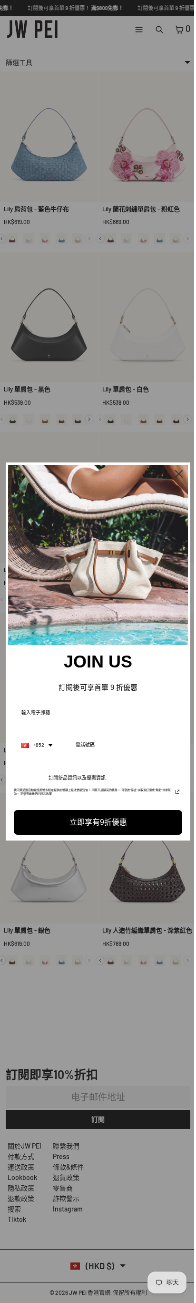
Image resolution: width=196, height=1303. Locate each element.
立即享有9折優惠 (96, 820)
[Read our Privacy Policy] (172, 790)
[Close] (174, 476)
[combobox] (37, 742)
